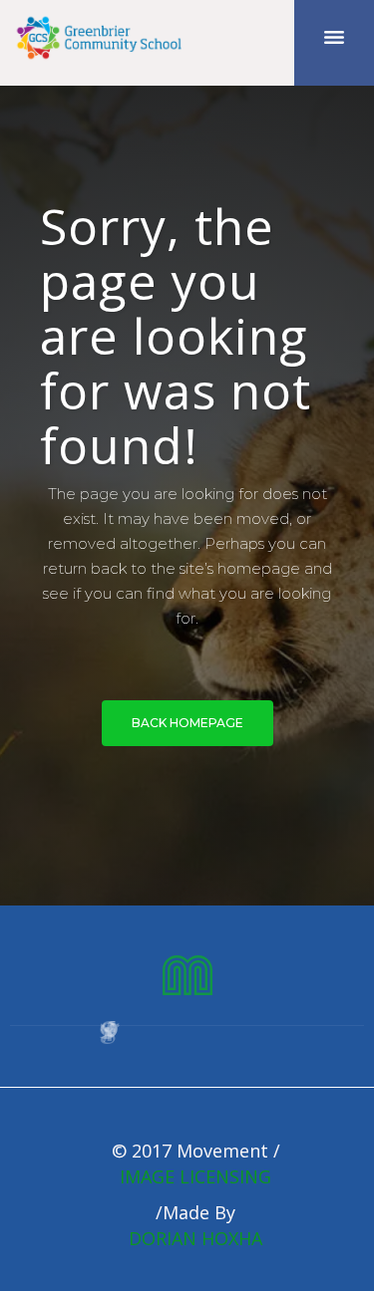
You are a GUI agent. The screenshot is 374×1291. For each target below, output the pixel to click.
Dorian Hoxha (195, 1238)
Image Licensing (195, 1176)
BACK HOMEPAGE (187, 722)
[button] (334, 43)
